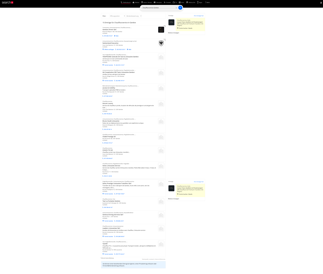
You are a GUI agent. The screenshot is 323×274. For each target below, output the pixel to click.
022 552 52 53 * (121, 49)
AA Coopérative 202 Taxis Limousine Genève (118, 72)
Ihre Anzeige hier (199, 16)
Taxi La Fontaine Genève (111, 201)
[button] (117, 16)
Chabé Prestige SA (109, 137)
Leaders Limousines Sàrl (111, 228)
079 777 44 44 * (120, 254)
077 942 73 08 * (120, 194)
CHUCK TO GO (108, 150)
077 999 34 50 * (108, 96)
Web (117, 36)
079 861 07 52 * (108, 143)
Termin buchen (108, 65)
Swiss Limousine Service (111, 166)
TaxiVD (105, 244)
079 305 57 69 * (108, 36)
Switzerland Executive (110, 43)
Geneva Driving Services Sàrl (113, 215)
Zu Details (105, 33)
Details (190, 28)
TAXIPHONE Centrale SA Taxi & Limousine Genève (120, 57)
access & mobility (109, 88)
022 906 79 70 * (120, 80)
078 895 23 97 (120, 221)
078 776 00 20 (108, 114)
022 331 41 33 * (120, 65)
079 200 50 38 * (120, 236)
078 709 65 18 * (108, 207)
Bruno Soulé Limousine (111, 121)
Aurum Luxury (108, 103)
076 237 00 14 (108, 129)
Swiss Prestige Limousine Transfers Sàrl (117, 183)
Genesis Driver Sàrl (109, 29)
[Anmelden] (321, 2)
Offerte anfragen (109, 49)
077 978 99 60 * (108, 158)
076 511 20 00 (108, 176)
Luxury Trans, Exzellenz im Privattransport (190, 22)
